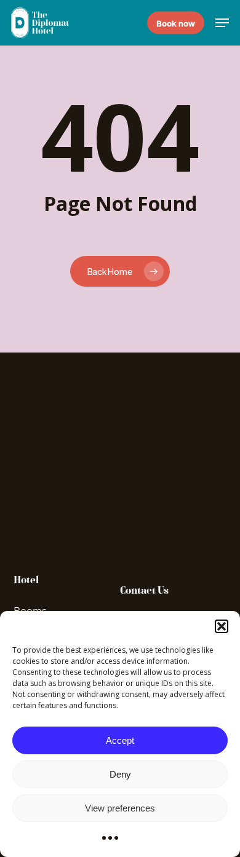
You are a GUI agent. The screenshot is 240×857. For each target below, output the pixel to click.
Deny (120, 774)
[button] (221, 626)
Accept (120, 740)
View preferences (120, 808)
